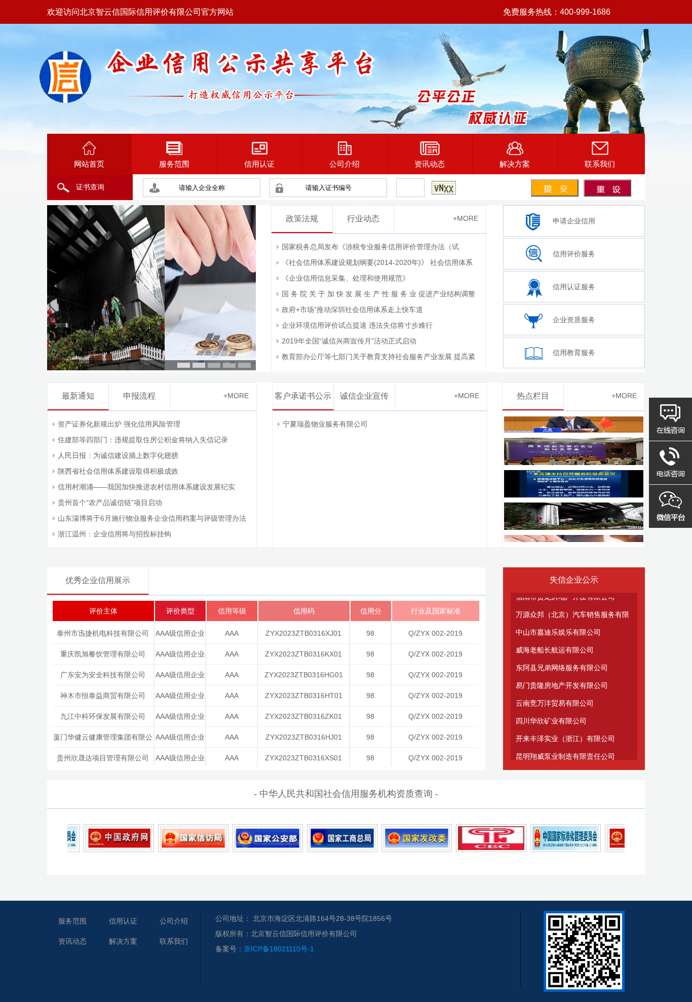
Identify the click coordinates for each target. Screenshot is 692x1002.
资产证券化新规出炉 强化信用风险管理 (119, 424)
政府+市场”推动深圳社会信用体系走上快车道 (352, 309)
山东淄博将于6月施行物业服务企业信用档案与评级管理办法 (152, 518)
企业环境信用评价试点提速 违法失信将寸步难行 (357, 325)
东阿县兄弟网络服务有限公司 (562, 654)
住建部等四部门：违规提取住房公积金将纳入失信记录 (143, 440)
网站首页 (89, 164)
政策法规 (302, 218)
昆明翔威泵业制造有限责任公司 (565, 743)
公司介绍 (344, 164)
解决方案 (514, 164)
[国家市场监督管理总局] (324, 838)
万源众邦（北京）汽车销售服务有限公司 (572, 603)
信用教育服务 (574, 353)
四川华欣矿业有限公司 (551, 708)
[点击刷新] (444, 188)
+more (465, 218)
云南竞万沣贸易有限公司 (555, 690)
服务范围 (174, 164)
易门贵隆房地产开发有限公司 (562, 672)
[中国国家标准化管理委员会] (548, 838)
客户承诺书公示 (303, 396)
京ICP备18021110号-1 (279, 949)
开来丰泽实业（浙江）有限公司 (565, 725)
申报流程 (139, 396)
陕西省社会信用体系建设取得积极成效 (118, 471)
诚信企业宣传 (364, 396)
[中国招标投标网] (473, 838)
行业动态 (363, 218)
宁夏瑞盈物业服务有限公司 (325, 424)
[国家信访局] (175, 838)
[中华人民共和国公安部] (250, 838)
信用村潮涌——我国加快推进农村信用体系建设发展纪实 (146, 487)
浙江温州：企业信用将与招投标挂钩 (114, 534)
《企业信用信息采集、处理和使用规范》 (345, 278)
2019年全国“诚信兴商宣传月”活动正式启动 (349, 341)
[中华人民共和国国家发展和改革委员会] (399, 838)
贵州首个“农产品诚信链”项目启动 (110, 502)
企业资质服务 (574, 320)
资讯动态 (429, 164)
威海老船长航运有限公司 (555, 637)
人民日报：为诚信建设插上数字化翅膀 (118, 455)
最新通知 (78, 396)
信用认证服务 (574, 287)
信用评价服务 (574, 254)
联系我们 (600, 164)
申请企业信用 (574, 221)
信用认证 (259, 164)
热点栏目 (533, 396)
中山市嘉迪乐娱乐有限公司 (558, 619)
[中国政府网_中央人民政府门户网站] (101, 838)
